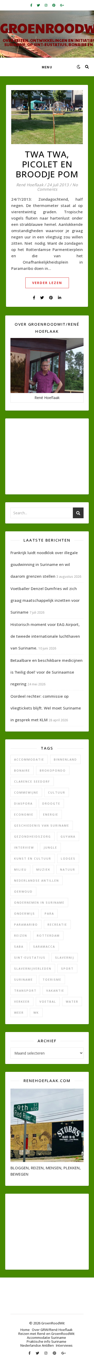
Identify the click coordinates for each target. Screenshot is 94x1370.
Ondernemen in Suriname (39, 902)
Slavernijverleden (32, 968)
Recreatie (57, 924)
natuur (67, 869)
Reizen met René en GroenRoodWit (46, 1333)
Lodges (68, 858)
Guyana (68, 836)
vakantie (55, 990)
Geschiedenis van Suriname (41, 825)
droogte (51, 803)
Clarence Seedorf (32, 781)
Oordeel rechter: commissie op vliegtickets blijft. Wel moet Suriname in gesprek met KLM (45, 708)
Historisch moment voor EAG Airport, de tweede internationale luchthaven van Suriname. (45, 636)
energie (50, 814)
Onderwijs (24, 913)
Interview (24, 847)
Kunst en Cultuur (32, 858)
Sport (67, 968)
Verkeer (22, 1001)
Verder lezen (47, 282)
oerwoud (23, 891)
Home (25, 1329)
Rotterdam (48, 935)
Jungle (50, 847)
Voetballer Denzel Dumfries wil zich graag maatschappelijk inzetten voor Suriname (45, 600)
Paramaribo (26, 924)
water (72, 1001)
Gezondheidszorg (32, 836)
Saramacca (44, 946)
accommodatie (29, 759)
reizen (20, 935)
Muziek (43, 869)
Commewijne (26, 792)
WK (36, 1012)
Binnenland (65, 759)
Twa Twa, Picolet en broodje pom (47, 164)
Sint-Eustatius (29, 957)
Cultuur (56, 792)
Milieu (20, 869)
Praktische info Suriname (46, 1341)
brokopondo (53, 770)
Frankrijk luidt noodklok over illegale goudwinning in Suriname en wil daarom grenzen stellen (44, 564)
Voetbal (47, 1001)
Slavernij (64, 957)
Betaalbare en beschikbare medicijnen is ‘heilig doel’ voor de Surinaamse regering (46, 672)
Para (49, 913)
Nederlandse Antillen (36, 880)
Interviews (64, 1345)
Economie (23, 814)
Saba (19, 946)
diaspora (23, 803)
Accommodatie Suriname (46, 1337)
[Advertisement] (47, 456)
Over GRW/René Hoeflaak (52, 1329)
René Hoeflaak (29, 185)
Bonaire (22, 770)
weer (19, 1012)
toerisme (52, 979)
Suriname (23, 979)
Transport (25, 990)
